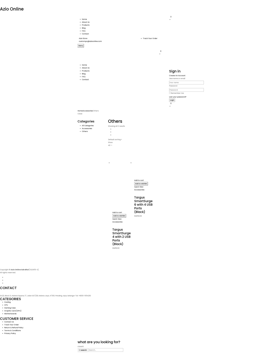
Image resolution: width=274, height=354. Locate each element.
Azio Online (12, 9)
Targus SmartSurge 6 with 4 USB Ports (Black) (143, 204)
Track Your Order (150, 38)
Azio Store (83, 38)
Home (80, 111)
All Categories (88, 125)
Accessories (88, 111)
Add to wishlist (119, 216)
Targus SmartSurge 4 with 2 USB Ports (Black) (121, 237)
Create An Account (177, 75)
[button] (182, 18)
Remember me (177, 93)
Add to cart (117, 212)
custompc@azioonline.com (90, 41)
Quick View (117, 219)
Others (85, 131)
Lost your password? (177, 97)
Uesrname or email (177, 78)
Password (173, 86)
